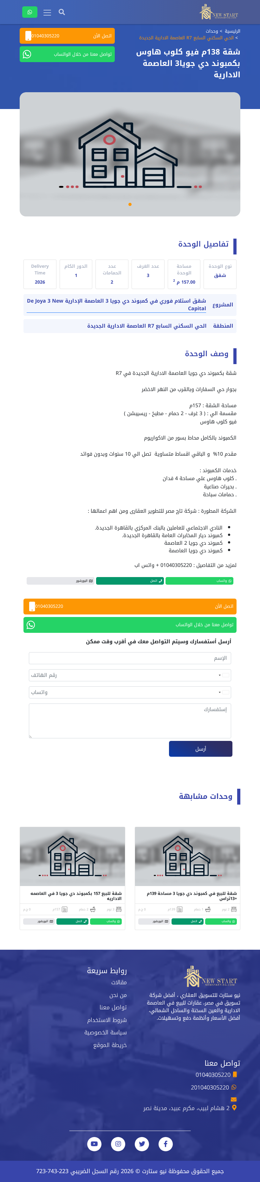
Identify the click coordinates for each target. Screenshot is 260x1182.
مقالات (119, 982)
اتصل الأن (71, 36)
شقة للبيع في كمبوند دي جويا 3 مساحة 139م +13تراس (192, 896)
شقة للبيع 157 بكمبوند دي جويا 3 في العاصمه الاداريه (76, 896)
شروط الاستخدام (107, 1020)
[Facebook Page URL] (166, 1144)
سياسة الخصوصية (105, 1032)
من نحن (118, 995)
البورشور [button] (82, 581)
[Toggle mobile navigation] (47, 12)
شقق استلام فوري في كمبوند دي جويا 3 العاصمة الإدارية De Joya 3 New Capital (116, 305)
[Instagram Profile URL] (118, 1144)
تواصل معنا (113, 1007)
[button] (130, 204)
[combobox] (223, 675)
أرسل (200, 749)
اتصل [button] (153, 581)
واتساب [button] (222, 581)
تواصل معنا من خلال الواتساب (83, 54)
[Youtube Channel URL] (94, 1144)
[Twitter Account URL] (142, 1144)
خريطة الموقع (110, 1045)
